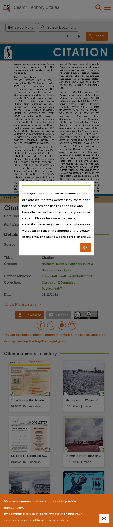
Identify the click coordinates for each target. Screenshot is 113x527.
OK (85, 247)
